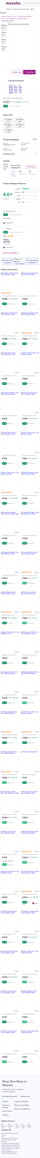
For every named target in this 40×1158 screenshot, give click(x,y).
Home (3, 16)
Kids (9, 16)
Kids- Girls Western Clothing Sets (14, 18)
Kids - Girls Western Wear (21, 16)
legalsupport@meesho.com (9, 1151)
